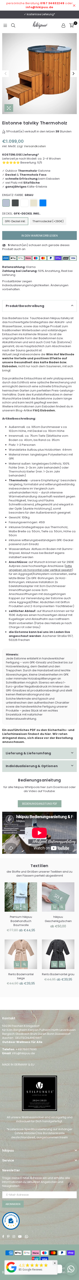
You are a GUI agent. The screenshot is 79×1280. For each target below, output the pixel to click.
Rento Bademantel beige (21, 976)
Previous (5, 73)
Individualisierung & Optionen (32, 766)
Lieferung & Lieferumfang (28, 753)
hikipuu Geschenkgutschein (58, 919)
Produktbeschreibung (25, 306)
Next (73, 73)
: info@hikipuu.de (23, 1053)
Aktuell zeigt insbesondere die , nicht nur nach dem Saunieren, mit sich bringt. (38, 362)
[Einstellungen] (63, 25)
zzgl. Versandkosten (31, 146)
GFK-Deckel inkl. (15, 221)
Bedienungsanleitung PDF (39, 804)
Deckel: (21, 214)
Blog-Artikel (36, 410)
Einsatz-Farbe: (17, 195)
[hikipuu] (11, 1273)
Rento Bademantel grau (58, 974)
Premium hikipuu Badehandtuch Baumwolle (21, 921)
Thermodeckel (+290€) (48, 221)
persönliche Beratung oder (39, 5)
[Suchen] (13, 25)
